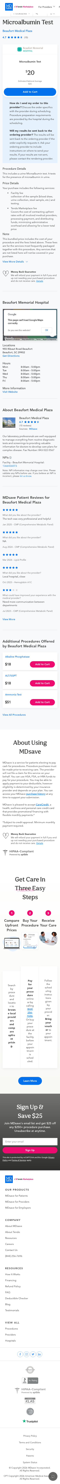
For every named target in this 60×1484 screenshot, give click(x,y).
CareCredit (42, 804)
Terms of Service (19, 1160)
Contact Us (11, 1250)
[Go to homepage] (19, 1179)
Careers (9, 1244)
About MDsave (13, 1226)
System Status (30, 1462)
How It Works (12, 1274)
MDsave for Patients (16, 1195)
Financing (10, 1280)
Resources (11, 1238)
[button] (16, 261)
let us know (25, 476)
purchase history (35, 794)
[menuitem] (46, 7)
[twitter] (33, 1354)
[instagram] (26, 1354)
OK (46, 330)
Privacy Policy (30, 1435)
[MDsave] (19, 7)
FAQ (7, 1292)
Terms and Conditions (30, 1442)
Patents (30, 1455)
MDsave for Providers (17, 1201)
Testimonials (12, 1310)
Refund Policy (13, 1286)
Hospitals (10, 1340)
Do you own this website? (19, 330)
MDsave (33, 428)
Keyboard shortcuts (13, 339)
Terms (38, 339)
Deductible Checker (16, 1298)
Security (30, 1449)
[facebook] (20, 1354)
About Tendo (12, 1232)
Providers (10, 1334)
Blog (7, 1304)
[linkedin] (39, 1354)
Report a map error (49, 339)
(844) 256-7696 (30, 1013)
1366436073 (10, 466)
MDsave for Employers (18, 1207)
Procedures (11, 1328)
